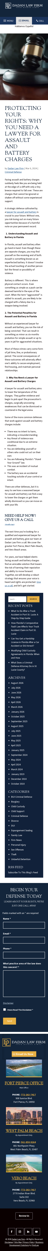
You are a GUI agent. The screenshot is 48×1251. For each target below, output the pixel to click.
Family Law (16, 835)
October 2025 (18, 716)
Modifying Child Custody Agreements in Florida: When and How (25, 654)
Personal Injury (18, 845)
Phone (7, 948)
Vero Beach (24, 1178)
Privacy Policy (28, 1242)
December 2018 (19, 779)
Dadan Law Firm (16, 168)
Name (7, 918)
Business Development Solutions (26, 1244)
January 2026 (17, 712)
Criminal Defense (13, 172)
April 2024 (16, 764)
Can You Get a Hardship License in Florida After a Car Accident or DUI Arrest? (25, 642)
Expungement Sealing (22, 830)
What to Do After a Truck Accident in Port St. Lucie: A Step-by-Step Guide (24, 614)
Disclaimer (8, 1003)
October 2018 (18, 784)
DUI (13, 825)
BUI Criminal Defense (21, 797)
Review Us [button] (24, 1216)
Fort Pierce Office (24, 1083)
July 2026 (15, 688)
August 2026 (17, 683)
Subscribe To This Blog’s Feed (23, 872)
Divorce (15, 821)
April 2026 (16, 702)
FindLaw (35, 1245)
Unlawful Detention (20, 859)
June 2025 (16, 736)
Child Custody (18, 806)
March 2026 (17, 707)
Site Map (18, 1242)
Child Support (17, 811)
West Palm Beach (24, 1131)
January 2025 (17, 750)
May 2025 (16, 740)
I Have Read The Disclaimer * (20, 1010)
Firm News (16, 840)
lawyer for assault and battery (21, 212)
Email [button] (25, 20)
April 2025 (16, 745)
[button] (8, 20)
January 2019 (17, 774)
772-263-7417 (9, 524)
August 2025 (17, 726)
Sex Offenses (17, 849)
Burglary (15, 801)
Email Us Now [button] (24, 1054)
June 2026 (16, 692)
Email (7, 933)
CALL (41, 21)
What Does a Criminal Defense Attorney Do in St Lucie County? (24, 666)
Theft (13, 854)
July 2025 (15, 731)
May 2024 (16, 760)
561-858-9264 (28, 1142)
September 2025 (19, 721)
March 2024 (17, 769)
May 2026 (16, 697)
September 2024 (19, 755)
